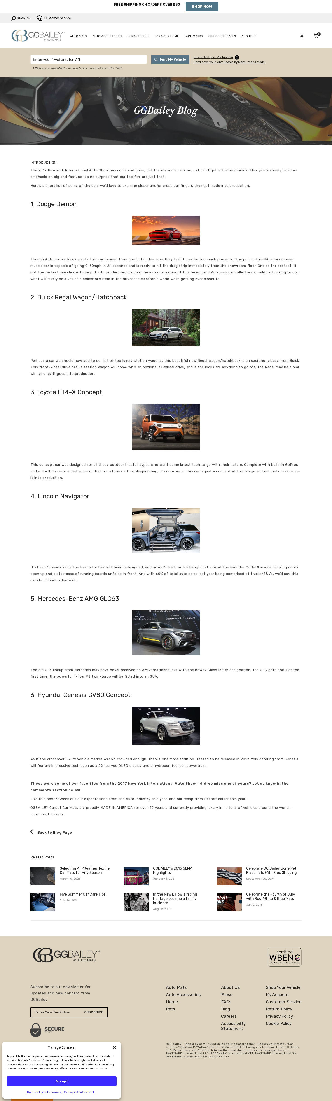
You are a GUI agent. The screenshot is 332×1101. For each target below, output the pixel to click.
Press (226, 994)
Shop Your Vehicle (283, 987)
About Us (230, 987)
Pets (170, 1009)
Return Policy (279, 1009)
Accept (62, 1081)
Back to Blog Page (54, 832)
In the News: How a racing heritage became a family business (175, 898)
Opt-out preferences (44, 1092)
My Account (277, 994)
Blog (225, 1009)
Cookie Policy (279, 1023)
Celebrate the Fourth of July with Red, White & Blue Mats (270, 896)
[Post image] (42, 876)
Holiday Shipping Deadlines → (146, 9)
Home (172, 1001)
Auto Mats (176, 987)
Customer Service (284, 1001)
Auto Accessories (183, 994)
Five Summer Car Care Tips (82, 894)
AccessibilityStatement (233, 1026)
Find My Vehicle (173, 59)
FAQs (226, 1001)
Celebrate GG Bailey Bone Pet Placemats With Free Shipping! (272, 870)
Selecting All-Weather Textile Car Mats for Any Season (85, 870)
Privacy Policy (279, 1016)
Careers (229, 1016)
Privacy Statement (79, 1092)
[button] (114, 1047)
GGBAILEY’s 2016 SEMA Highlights (172, 870)
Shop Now (202, 7)
